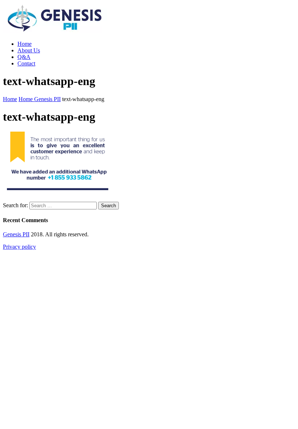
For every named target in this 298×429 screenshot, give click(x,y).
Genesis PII (16, 234)
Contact (26, 63)
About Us (28, 50)
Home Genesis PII (40, 99)
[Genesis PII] (55, 31)
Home (24, 44)
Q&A (24, 57)
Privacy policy (19, 247)
